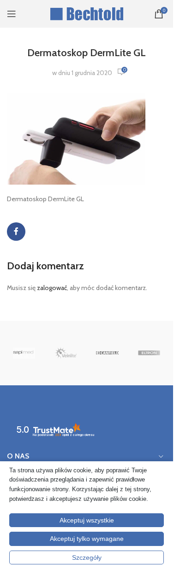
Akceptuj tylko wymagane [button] (87, 538)
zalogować (52, 288)
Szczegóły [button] (87, 557)
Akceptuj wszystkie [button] (87, 520)
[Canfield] (107, 353)
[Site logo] (86, 13)
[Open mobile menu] (11, 14)
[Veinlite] (65, 353)
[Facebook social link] (16, 231)
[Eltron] (149, 353)
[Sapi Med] (24, 353)
